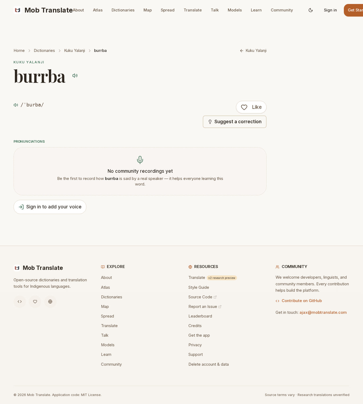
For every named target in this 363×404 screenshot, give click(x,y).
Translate (193, 10)
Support (195, 354)
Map (147, 10)
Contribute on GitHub (302, 300)
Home (19, 50)
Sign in (330, 10)
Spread (168, 10)
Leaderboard (200, 316)
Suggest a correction (237, 121)
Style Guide (198, 287)
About (78, 10)
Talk (215, 10)
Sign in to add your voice (54, 206)
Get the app (199, 335)
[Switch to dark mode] (310, 10)
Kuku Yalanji (74, 50)
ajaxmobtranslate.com (323, 312)
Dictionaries (123, 10)
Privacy (195, 345)
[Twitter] (35, 301)
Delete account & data (208, 364)
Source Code (200, 297)
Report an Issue (202, 306)
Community (282, 10)
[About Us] (50, 301)
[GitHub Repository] (20, 301)
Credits (195, 325)
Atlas (98, 10)
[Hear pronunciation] (75, 75)
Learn (256, 10)
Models (235, 10)
